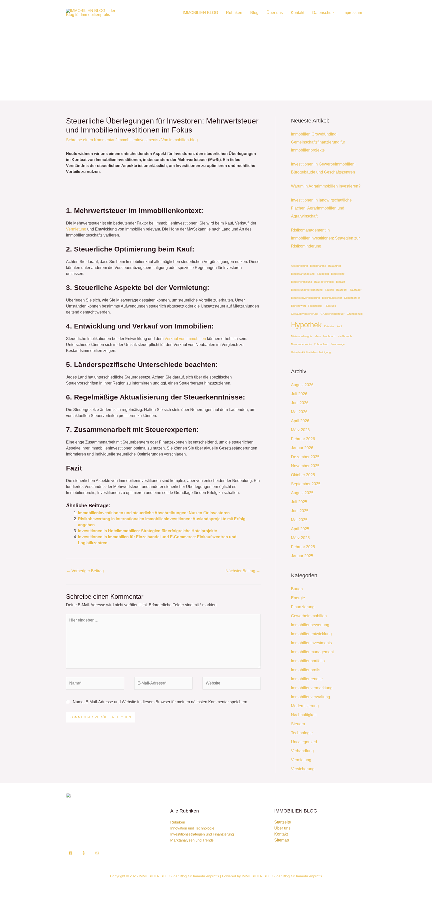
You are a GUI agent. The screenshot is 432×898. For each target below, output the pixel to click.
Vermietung (76, 229)
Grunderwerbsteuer (332, 313)
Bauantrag (334, 265)
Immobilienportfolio (308, 661)
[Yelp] (84, 853)
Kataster (329, 326)
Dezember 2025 (305, 457)
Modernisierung (305, 706)
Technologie (302, 733)
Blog (254, 12)
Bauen (297, 589)
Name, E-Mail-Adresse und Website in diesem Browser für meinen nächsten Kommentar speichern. (160, 702)
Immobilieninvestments (138, 140)
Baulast (340, 281)
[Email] (97, 853)
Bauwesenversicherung (305, 297)
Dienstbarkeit (352, 297)
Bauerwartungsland (302, 273)
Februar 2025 (303, 547)
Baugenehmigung (301, 281)
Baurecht (341, 289)
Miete (317, 336)
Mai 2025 (299, 520)
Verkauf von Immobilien (185, 338)
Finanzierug (315, 305)
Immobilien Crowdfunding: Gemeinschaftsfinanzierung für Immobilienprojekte (318, 142)
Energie (298, 598)
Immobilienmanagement (312, 652)
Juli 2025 (299, 502)
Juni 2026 (299, 403)
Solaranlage (337, 344)
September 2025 (305, 484)
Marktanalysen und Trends (192, 840)
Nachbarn (329, 336)
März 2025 (300, 538)
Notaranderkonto (301, 344)
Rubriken (234, 12)
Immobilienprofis (305, 670)
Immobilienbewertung (310, 625)
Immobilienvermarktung (311, 688)
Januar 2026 (302, 448)
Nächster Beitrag (243, 571)
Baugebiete (337, 273)
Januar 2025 (302, 556)
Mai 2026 (299, 412)
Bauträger (356, 289)
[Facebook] (71, 853)
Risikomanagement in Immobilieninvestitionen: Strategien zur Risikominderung (325, 238)
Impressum (352, 12)
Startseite (282, 822)
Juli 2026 (299, 394)
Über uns (274, 12)
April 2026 (300, 421)
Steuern (298, 724)
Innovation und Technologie (192, 828)
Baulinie (329, 289)
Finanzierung (302, 607)
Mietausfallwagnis (301, 336)
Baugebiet (323, 273)
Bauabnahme (318, 265)
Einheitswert (298, 305)
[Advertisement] (216, 59)
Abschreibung (299, 265)
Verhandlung (302, 751)
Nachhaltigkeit (303, 715)
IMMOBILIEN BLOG (200, 12)
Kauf (339, 326)
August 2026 (302, 385)
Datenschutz (323, 12)
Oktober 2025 (303, 475)
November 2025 (305, 466)
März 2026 (300, 430)
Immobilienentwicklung (311, 634)
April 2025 (300, 529)
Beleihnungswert (332, 297)
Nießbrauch (345, 336)
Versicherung (302, 769)
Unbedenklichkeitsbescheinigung (311, 352)
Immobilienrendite (307, 679)
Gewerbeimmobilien (309, 616)
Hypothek (306, 324)
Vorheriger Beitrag (85, 571)
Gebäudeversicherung (304, 313)
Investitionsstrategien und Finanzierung (202, 834)
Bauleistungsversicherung (306, 289)
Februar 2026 (303, 439)
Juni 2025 (299, 511)
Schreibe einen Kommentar (90, 140)
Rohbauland (321, 344)
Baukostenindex (324, 281)
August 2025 (302, 493)
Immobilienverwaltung (310, 697)
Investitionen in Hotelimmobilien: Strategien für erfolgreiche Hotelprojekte (147, 531)
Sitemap (281, 840)
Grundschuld (354, 313)
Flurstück (330, 305)
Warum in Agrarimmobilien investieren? (325, 186)
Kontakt (297, 12)
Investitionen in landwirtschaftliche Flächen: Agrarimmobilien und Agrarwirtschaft (321, 208)
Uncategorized (304, 742)
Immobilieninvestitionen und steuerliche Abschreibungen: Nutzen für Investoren (154, 513)
